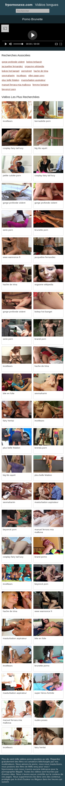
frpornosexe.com (18, 4)
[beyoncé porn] (17, 518)
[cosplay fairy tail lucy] (17, 137)
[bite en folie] (17, 382)
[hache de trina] (17, 273)
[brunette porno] (48, 654)
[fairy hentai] (17, 409)
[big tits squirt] (48, 137)
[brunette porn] (48, 219)
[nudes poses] (48, 709)
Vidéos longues (46, 4)
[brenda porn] (48, 437)
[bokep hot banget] (48, 300)
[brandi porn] (48, 328)
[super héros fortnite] (48, 682)
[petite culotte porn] (17, 164)
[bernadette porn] (48, 110)
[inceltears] (17, 110)
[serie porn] (17, 219)
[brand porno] (48, 545)
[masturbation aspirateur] (48, 491)
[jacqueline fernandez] (48, 246)
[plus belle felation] (17, 437)
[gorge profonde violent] (17, 191)
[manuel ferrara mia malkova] (48, 518)
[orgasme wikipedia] (48, 273)
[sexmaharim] (48, 382)
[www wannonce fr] (17, 246)
